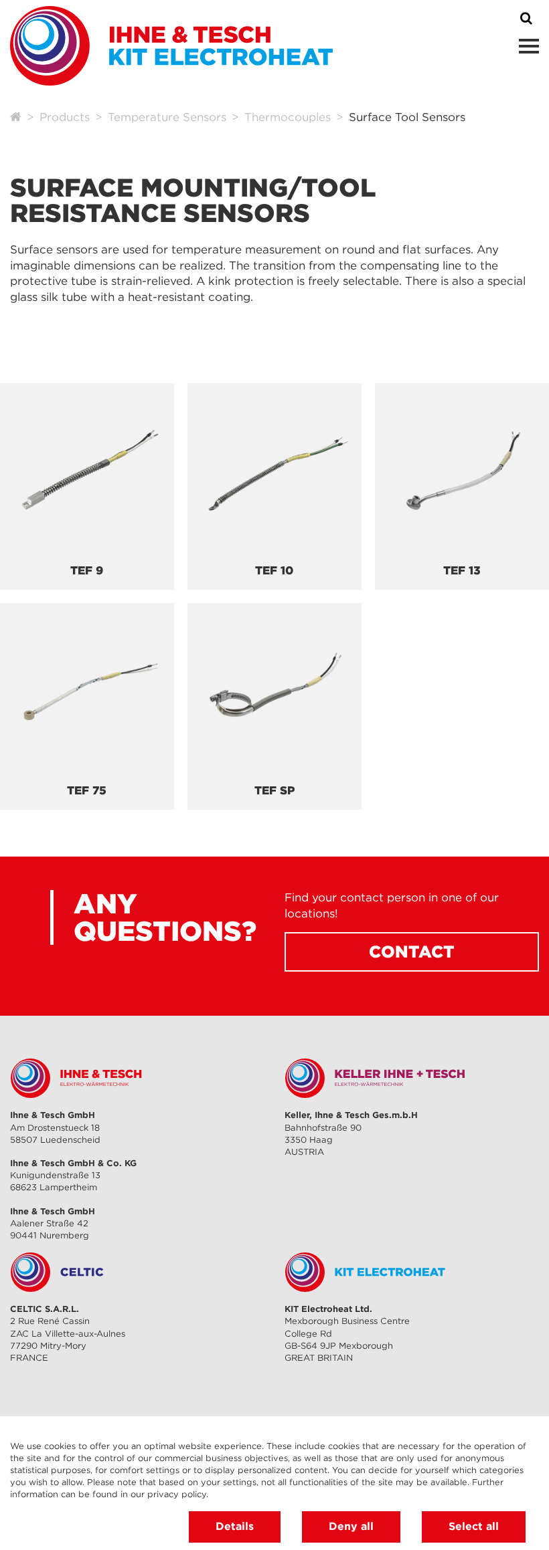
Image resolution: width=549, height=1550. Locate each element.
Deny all (351, 1526)
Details (235, 1526)
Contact (412, 952)
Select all (474, 1526)
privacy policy (176, 1494)
